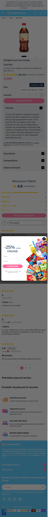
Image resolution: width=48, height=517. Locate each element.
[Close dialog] (43, 238)
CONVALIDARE (12, 266)
